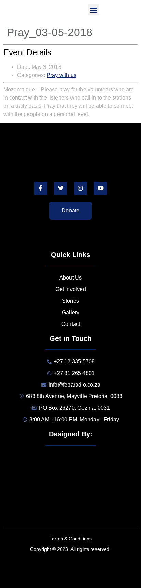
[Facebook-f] (40, 188)
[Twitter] (60, 188)
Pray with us (61, 75)
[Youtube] (100, 188)
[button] (93, 9)
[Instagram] (80, 188)
